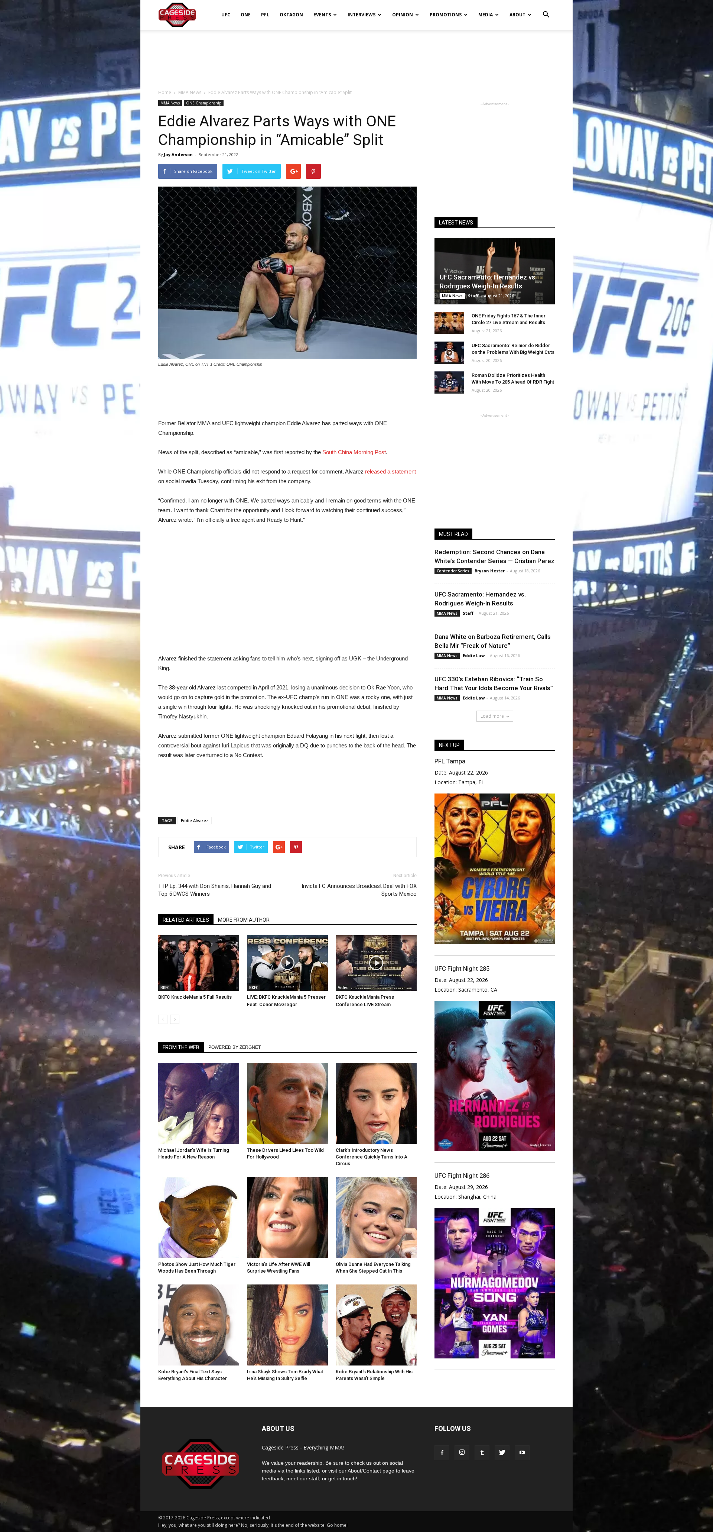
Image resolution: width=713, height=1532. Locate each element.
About (517, 15)
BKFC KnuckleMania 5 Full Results (195, 997)
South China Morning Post (354, 452)
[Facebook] (441, 1452)
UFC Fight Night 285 (461, 968)
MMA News (170, 103)
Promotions (446, 15)
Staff (473, 295)
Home (164, 92)
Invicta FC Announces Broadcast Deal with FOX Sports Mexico (359, 890)
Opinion (402, 15)
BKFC (164, 987)
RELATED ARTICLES (186, 920)
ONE (246, 15)
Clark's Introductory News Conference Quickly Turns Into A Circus (371, 1156)
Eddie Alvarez (194, 820)
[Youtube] (522, 1452)
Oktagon (291, 15)
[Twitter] (502, 1452)
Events (322, 15)
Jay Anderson (178, 154)
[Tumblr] (482, 1452)
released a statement (390, 471)
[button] (546, 9)
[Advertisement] (356, 55)
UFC (225, 15)
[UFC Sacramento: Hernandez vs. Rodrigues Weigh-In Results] (494, 271)
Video (343, 987)
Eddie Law (474, 655)
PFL (265, 15)
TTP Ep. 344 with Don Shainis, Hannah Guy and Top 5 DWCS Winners (214, 890)
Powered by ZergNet (234, 1047)
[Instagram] (462, 1452)
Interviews (361, 15)
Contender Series (453, 570)
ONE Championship (203, 103)
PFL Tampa (449, 761)
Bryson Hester (490, 570)
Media (485, 15)
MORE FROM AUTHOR (244, 920)
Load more (492, 716)
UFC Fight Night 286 (461, 1175)
